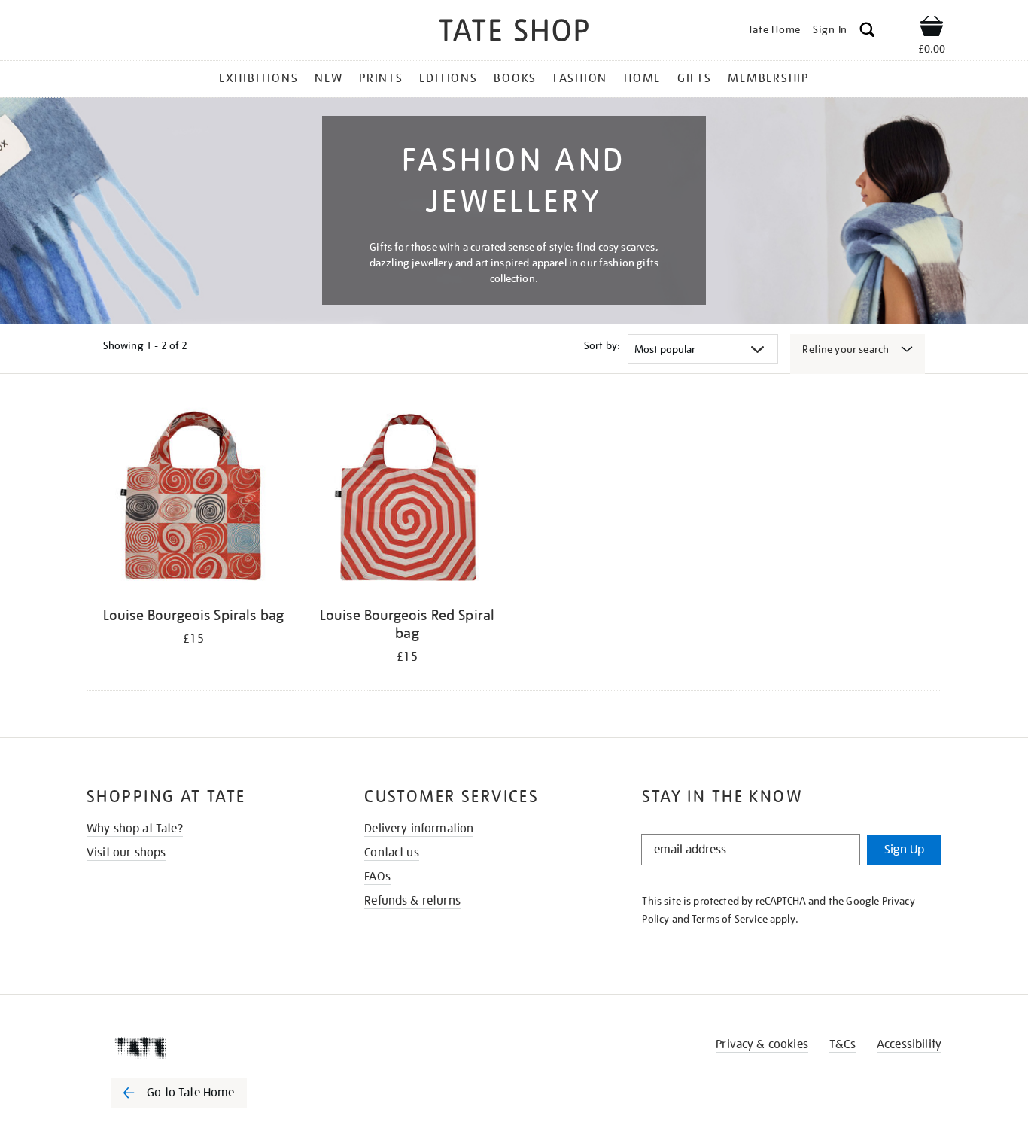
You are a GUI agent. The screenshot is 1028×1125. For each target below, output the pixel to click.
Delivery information (418, 828)
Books (515, 78)
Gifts (694, 78)
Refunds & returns (412, 900)
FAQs (377, 876)
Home (642, 78)
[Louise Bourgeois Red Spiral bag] (407, 500)
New (328, 78)
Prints (381, 78)
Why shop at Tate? (135, 828)
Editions (448, 78)
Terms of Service (730, 919)
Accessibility (909, 1044)
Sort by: (602, 345)
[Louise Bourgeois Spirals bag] (193, 500)
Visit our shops (126, 852)
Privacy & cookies (762, 1044)
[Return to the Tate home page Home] (514, 33)
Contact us (391, 852)
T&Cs (842, 1044)
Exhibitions (258, 78)
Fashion (580, 78)
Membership (768, 78)
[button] (867, 32)
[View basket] (932, 28)
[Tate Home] (205, 1047)
